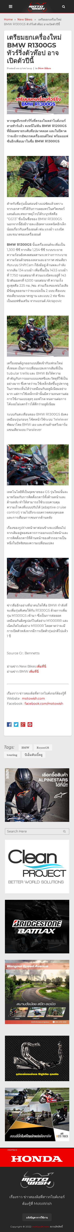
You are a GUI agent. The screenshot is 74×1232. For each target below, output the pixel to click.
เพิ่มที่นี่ (41, 666)
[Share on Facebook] (9, 726)
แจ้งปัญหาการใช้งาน (37, 1217)
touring (12, 755)
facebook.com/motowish (44, 703)
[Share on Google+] (23, 726)
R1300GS (43, 748)
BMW (25, 748)
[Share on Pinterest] (30, 726)
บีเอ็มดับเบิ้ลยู (33, 755)
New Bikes (24, 19)
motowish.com (34, 698)
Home (8, 19)
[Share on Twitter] (16, 726)
